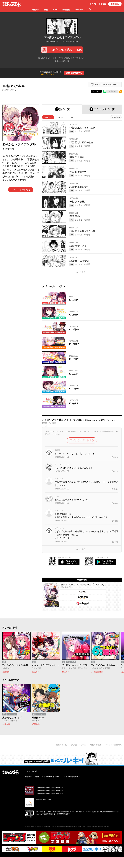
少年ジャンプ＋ (11, 4)
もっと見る (80, 272)
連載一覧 (35, 10)
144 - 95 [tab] (48, 117)
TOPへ (49, 745)
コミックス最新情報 (113, 745)
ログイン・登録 (98, 4)
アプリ (55, 10)
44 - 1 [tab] (73, 117)
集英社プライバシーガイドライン (48, 777)
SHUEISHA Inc (31, 826)
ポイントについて (62, 61)
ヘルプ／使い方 (31, 771)
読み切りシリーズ (78, 745)
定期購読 (115, 4)
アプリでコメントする (82, 440)
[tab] (62, 109)
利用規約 (28, 777)
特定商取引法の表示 (72, 777)
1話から (117, 117)
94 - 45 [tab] (60, 117)
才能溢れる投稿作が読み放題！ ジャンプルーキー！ (62, 758)
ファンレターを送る (20, 189)
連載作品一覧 (61, 745)
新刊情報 (66, 10)
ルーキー (78, 10)
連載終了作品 (95, 745)
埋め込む (114, 91)
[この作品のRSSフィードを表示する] (120, 91)
